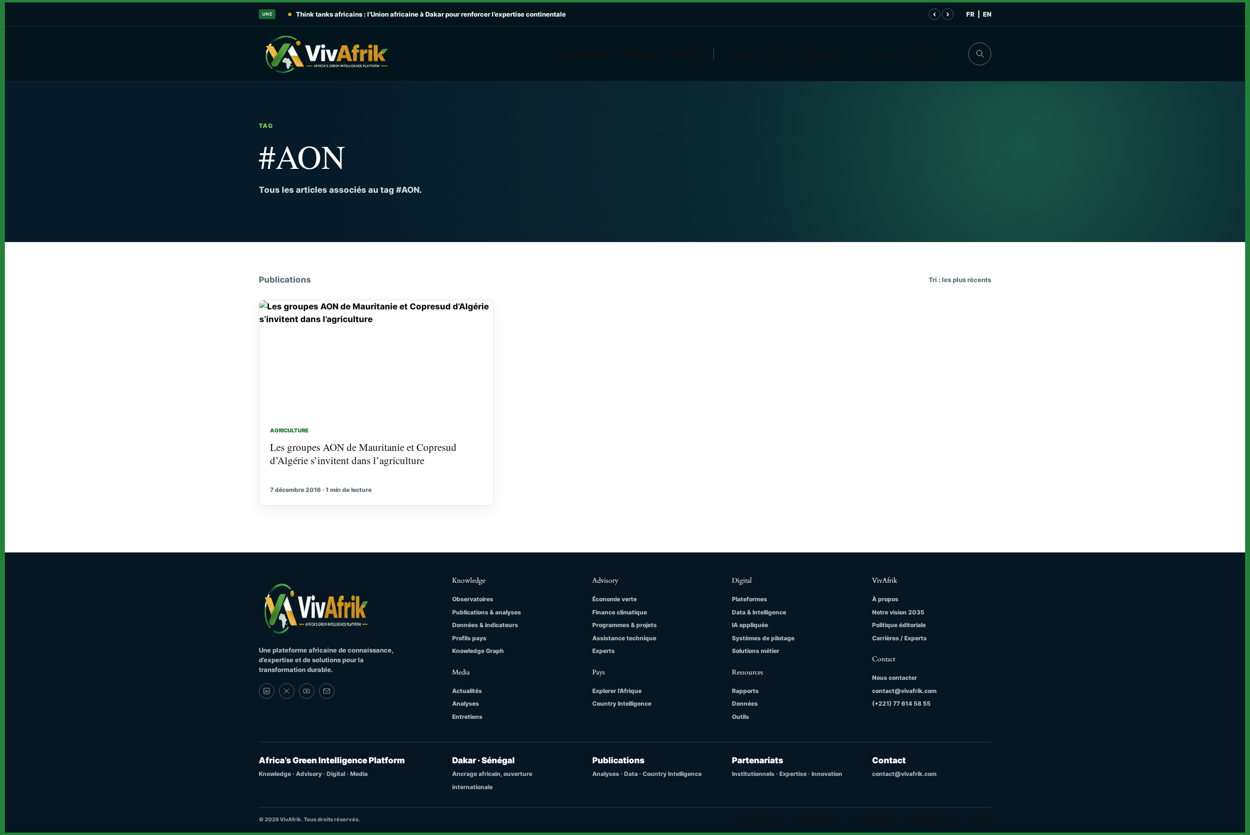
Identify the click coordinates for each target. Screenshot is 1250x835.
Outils (740, 716)
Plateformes (749, 599)
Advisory (640, 54)
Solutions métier (755, 650)
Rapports (745, 690)
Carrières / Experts (899, 638)
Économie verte (614, 599)
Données (745, 703)
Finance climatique (619, 612)
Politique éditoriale (899, 625)
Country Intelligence (621, 703)
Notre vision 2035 (898, 612)
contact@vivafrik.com (904, 690)
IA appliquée (750, 625)
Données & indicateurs (485, 625)
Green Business (760, 819)
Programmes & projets (624, 625)
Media (742, 54)
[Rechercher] (979, 53)
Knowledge (585, 54)
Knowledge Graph (478, 650)
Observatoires (472, 599)
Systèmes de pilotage (763, 638)
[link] (266, 691)
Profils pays (469, 638)
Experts (603, 650)
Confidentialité (872, 819)
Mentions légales (816, 819)
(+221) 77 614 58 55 (901, 703)
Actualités (467, 690)
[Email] (326, 691)
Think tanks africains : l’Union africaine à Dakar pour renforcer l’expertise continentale (431, 14)
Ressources (824, 54)
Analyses (465, 703)
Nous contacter (894, 677)
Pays (778, 54)
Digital (684, 54)
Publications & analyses (486, 612)
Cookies (980, 819)
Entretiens (467, 716)
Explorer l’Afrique (617, 690)
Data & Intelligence (759, 612)
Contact (926, 54)
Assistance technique (624, 638)
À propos (878, 54)
